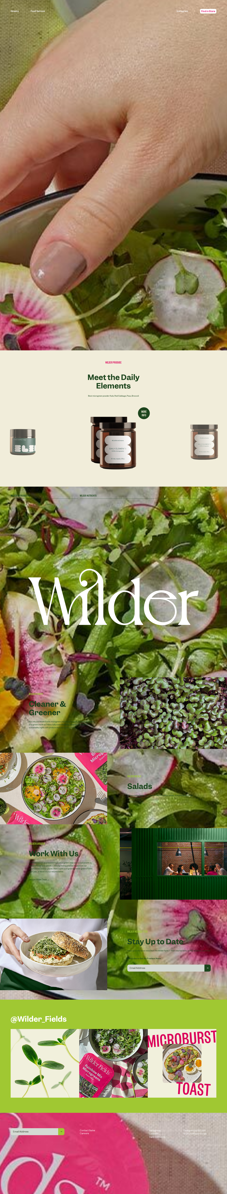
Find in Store (208, 11)
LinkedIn (154, 1133)
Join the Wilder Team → (39, 880)
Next (97, 788)
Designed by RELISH (195, 1130)
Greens (15, 11)
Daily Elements (157, 1137)
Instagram (182, 11)
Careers (84, 1133)
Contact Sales (87, 1130)
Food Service (38, 11)
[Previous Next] (53, 788)
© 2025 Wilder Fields (195, 1133)
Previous (10, 788)
